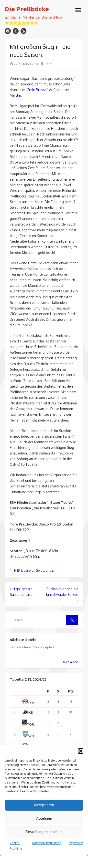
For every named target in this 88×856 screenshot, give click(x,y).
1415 (17, 570)
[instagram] (16, 31)
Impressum (76, 843)
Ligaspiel (27, 570)
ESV (31, 703)
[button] (80, 751)
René (48, 64)
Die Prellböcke (27, 9)
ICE (30, 713)
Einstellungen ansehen (44, 831)
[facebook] (8, 31)
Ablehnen (44, 818)
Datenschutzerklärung (46, 843)
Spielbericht (45, 570)
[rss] (23, 31)
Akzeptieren (44, 805)
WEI (31, 736)
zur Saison (70, 662)
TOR (30, 724)
